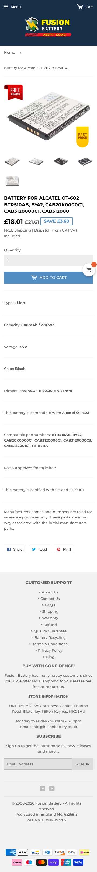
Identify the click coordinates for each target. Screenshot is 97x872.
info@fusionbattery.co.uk (54, 727)
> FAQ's (49, 605)
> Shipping (48, 611)
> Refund (48, 624)
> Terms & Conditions (48, 644)
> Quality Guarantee (49, 631)
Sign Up (82, 764)
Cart (89, 7)
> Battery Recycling (48, 637)
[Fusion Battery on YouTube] (52, 789)
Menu (16, 7)
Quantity (12, 250)
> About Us (48, 592)
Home (9, 52)
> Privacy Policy (48, 650)
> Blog (48, 657)
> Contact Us (48, 598)
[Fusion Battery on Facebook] (42, 789)
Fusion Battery (48, 803)
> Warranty (48, 618)
